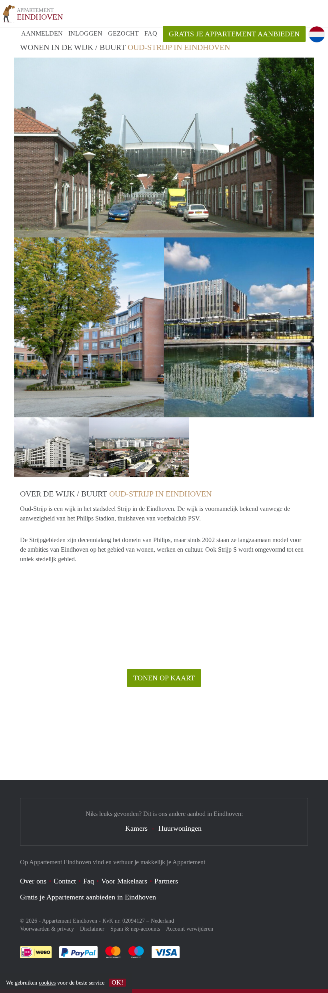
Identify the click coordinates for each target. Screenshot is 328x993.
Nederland (162, 921)
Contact (65, 881)
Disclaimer (92, 929)
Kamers (136, 828)
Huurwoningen (180, 828)
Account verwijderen (189, 929)
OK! (117, 982)
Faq (88, 881)
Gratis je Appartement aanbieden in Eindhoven (88, 897)
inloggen (85, 33)
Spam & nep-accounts (135, 929)
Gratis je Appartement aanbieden (234, 34)
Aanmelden (42, 33)
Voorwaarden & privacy (47, 929)
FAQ (150, 33)
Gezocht (123, 33)
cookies (47, 983)
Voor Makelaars (124, 881)
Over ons (33, 881)
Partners (166, 881)
